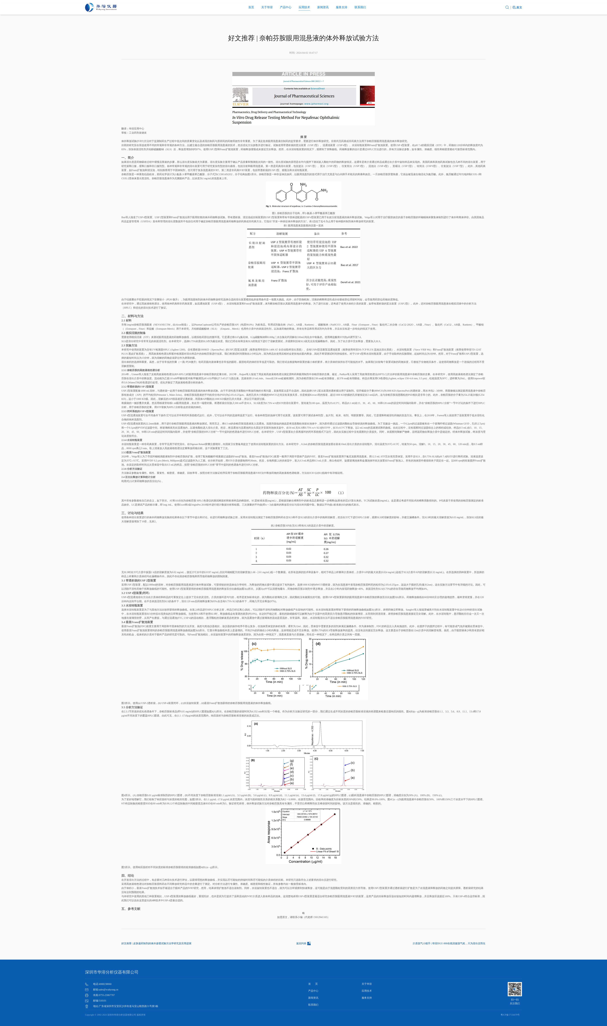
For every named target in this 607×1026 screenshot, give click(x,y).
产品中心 (285, 7)
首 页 (313, 984)
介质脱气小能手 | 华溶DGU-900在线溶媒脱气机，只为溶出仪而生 (449, 943)
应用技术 (304, 7)
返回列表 (301, 943)
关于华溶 (267, 7)
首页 (251, 7)
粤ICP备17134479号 (510, 1015)
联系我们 (360, 7)
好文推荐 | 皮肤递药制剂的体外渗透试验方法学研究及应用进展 (156, 943)
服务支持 (341, 7)
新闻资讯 (323, 7)
